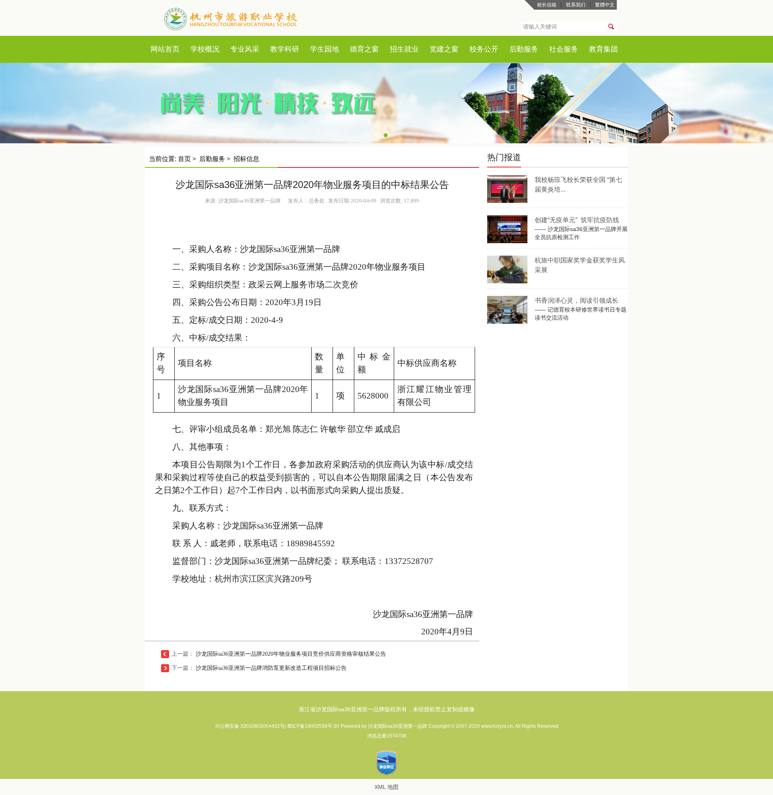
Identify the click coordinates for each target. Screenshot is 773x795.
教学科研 (284, 49)
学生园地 (324, 49)
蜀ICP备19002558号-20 (314, 726)
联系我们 (575, 5)
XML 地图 (386, 787)
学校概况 (204, 49)
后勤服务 (523, 49)
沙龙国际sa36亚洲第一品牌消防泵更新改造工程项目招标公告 (271, 668)
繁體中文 (604, 5)
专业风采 (244, 49)
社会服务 (563, 49)
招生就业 (404, 49)
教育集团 (603, 49)
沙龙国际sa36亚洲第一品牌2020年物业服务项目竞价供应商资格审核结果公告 (291, 654)
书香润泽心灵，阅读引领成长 (576, 300)
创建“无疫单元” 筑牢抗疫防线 (577, 220)
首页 (172, 49)
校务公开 (483, 49)
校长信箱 (546, 5)
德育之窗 (364, 49)
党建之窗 (444, 49)
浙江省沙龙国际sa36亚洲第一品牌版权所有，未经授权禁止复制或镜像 (387, 709)
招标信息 (246, 158)
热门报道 (504, 157)
